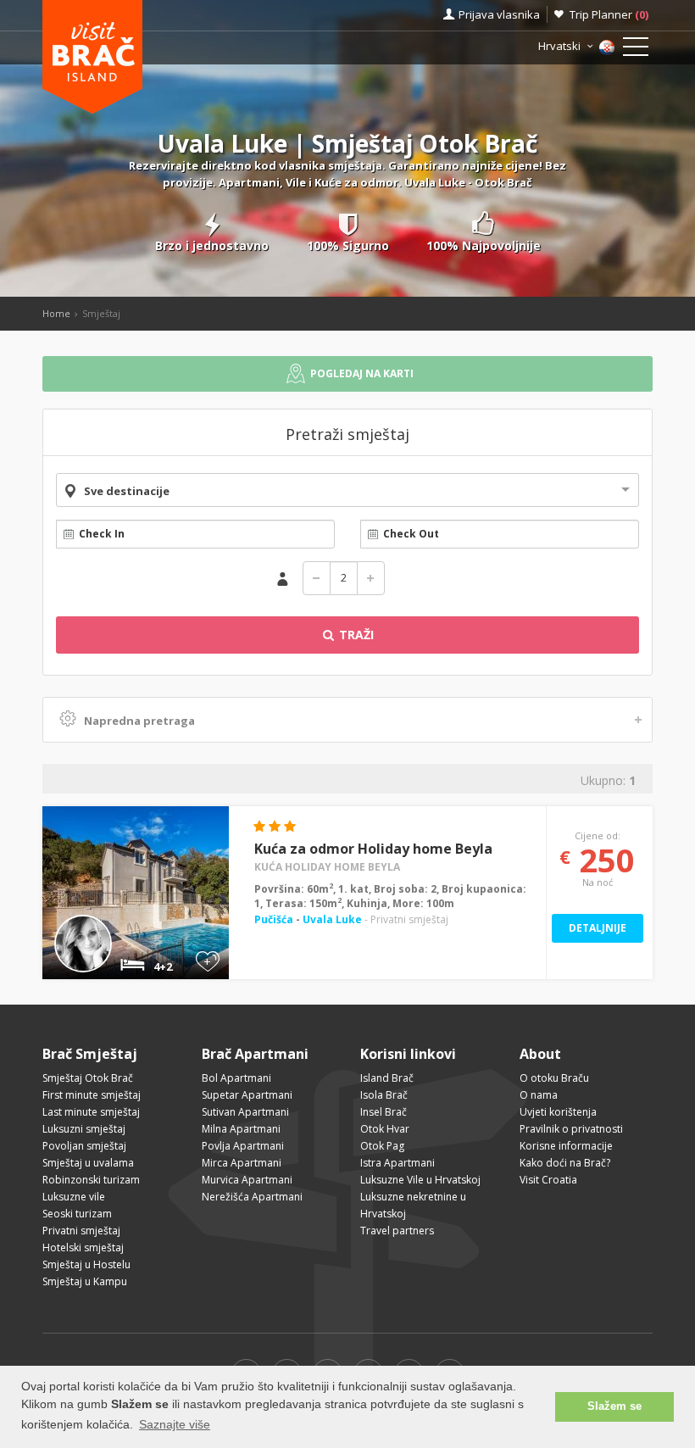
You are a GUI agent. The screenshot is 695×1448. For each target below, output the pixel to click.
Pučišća (275, 919)
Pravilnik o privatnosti (571, 1129)
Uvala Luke (332, 919)
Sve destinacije (127, 490)
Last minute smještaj (91, 1112)
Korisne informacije (566, 1146)
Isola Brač (384, 1095)
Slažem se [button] (614, 1406)
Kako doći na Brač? (565, 1163)
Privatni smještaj (81, 1230)
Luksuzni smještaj (83, 1129)
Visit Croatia (548, 1179)
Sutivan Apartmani (245, 1112)
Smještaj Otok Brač (87, 1078)
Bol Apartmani (236, 1078)
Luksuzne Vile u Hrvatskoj (420, 1179)
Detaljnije (597, 928)
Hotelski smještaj (83, 1247)
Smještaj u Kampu (84, 1281)
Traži (355, 635)
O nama (539, 1095)
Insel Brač (383, 1112)
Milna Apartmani (241, 1129)
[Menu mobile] (635, 50)
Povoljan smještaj (84, 1146)
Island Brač (387, 1078)
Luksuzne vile (73, 1196)
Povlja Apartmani (243, 1146)
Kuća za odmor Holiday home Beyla (373, 848)
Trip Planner (609, 14)
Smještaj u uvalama (88, 1163)
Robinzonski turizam (91, 1179)
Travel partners (397, 1230)
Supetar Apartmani (247, 1095)
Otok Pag (382, 1146)
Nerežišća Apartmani (252, 1196)
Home (56, 313)
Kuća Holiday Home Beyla (327, 867)
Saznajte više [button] (174, 1424)
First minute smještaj (91, 1095)
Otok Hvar (384, 1129)
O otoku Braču (554, 1078)
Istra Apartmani (397, 1163)
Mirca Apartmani (241, 1163)
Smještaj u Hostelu (86, 1264)
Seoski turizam (77, 1213)
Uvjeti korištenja (558, 1112)
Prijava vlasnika (499, 14)
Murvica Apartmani (247, 1179)
